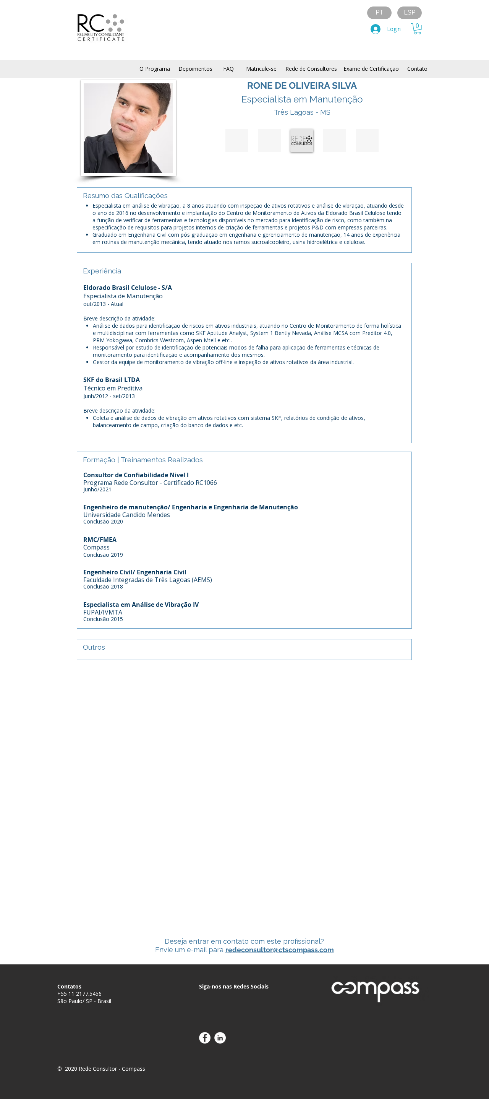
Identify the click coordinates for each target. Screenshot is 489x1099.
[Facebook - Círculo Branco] (204, 1038)
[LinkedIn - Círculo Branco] (220, 1038)
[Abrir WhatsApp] (469, 1079)
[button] (417, 28)
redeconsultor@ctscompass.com (279, 950)
